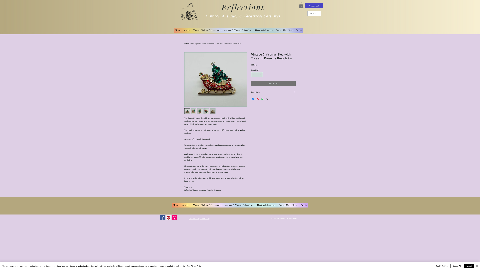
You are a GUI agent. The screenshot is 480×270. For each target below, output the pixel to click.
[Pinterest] (168, 217)
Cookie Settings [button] (442, 266)
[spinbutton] (257, 74)
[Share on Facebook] (252, 99)
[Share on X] (267, 99)
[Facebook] (162, 217)
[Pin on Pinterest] (257, 99)
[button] (301, 5)
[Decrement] (253, 74)
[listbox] (314, 13)
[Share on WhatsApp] (262, 99)
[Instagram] (174, 217)
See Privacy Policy (194, 266)
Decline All (456, 266)
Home (186, 43)
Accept (469, 266)
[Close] (477, 266)
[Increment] (260, 74)
